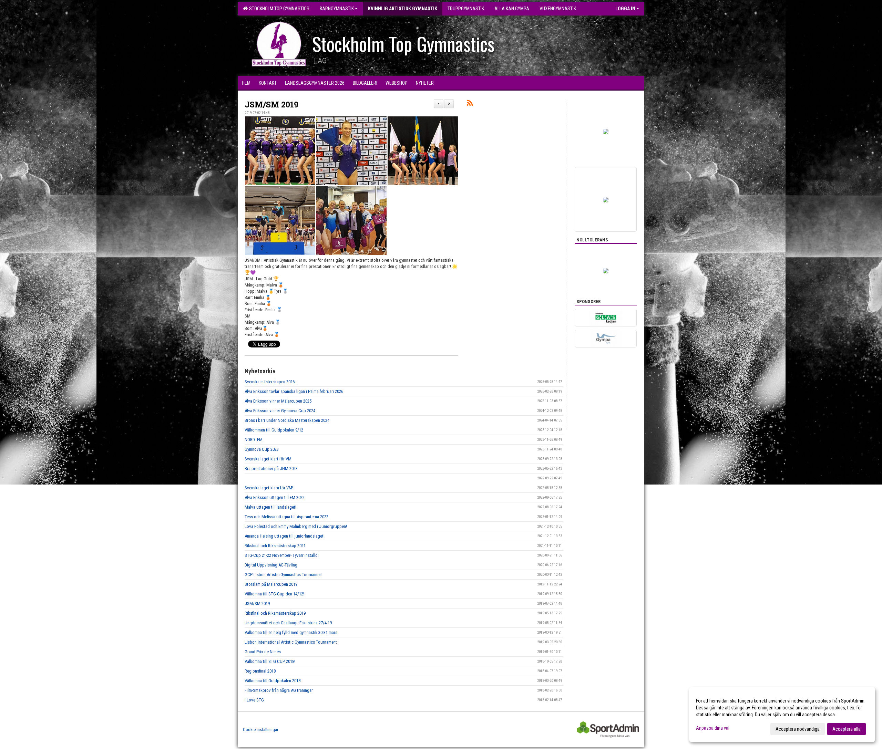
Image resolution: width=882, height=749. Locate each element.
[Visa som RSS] (470, 104)
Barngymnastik (337, 8)
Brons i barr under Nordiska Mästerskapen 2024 (287, 420)
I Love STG (254, 700)
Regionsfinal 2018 (260, 671)
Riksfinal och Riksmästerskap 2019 (275, 613)
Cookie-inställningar (260, 729)
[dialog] (782, 714)
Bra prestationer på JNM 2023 (271, 468)
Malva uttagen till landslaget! (270, 507)
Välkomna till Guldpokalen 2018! (273, 680)
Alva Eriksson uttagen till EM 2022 (275, 497)
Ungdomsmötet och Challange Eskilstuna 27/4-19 (288, 622)
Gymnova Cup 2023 (262, 449)
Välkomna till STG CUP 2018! (270, 661)
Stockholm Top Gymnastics (278, 8)
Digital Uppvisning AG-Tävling (271, 565)
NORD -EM (254, 439)
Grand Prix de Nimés (263, 651)
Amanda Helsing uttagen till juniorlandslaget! (285, 536)
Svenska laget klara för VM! (269, 487)
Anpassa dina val (712, 728)
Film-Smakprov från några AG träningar (279, 690)
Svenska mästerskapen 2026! (270, 381)
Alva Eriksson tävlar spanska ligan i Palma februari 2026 (294, 391)
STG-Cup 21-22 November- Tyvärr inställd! (282, 555)
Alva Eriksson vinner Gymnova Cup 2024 (280, 410)
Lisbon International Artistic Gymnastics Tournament (291, 642)
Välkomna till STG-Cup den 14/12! (274, 593)
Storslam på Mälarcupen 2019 (271, 584)
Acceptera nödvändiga (798, 729)
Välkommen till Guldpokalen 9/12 (274, 430)
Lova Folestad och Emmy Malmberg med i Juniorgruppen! (296, 526)
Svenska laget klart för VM (268, 458)
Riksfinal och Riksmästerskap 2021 (275, 545)
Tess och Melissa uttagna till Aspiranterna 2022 (286, 516)
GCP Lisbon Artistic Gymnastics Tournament (284, 574)
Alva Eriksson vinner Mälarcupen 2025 (278, 401)
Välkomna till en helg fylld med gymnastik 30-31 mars (291, 632)
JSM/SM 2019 (271, 104)
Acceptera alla (846, 729)
